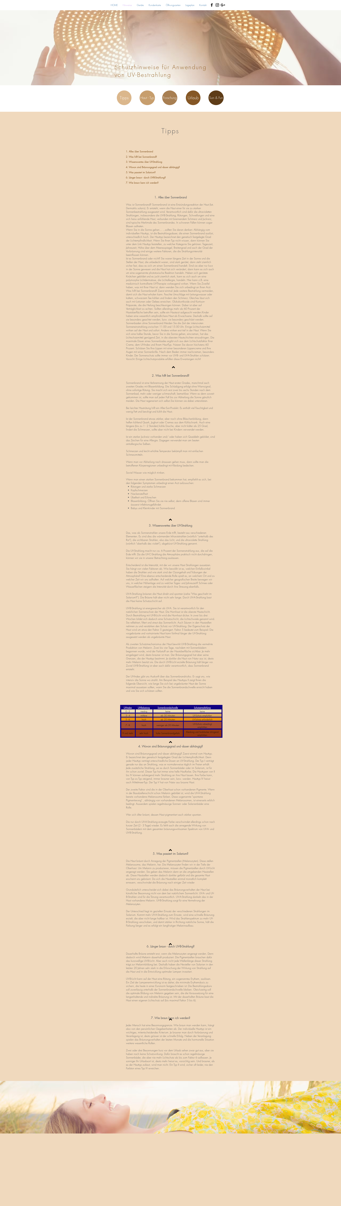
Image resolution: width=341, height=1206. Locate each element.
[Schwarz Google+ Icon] (223, 5)
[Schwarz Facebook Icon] (211, 5)
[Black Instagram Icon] (217, 5)
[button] (124, 97)
